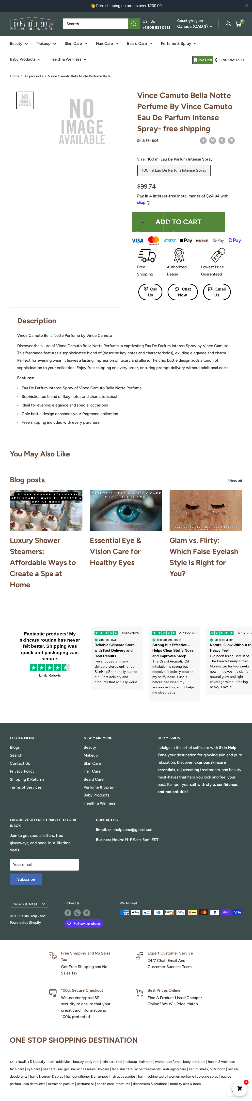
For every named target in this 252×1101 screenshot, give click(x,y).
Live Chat (205, 60)
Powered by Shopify (25, 923)
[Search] (134, 23)
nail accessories (83, 1069)
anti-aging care (174, 1069)
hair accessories (123, 1076)
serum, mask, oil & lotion (207, 1069)
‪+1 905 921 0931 (231, 60)
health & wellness (221, 1062)
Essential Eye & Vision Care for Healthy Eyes (115, 551)
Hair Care (104, 43)
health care (105, 1084)
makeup (131, 1062)
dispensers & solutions (150, 1084)
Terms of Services (26, 787)
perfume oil (85, 1084)
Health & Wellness (65, 59)
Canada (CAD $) (25, 904)
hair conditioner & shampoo (87, 1076)
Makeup (43, 43)
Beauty (16, 43)
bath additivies (59, 1062)
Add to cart (178, 222)
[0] (238, 24)
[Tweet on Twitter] (222, 140)
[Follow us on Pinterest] (86, 912)
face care (17, 1069)
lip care (103, 1069)
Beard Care (137, 43)
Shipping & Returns (27, 779)
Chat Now (184, 292)
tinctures (123, 1084)
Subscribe (26, 879)
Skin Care (73, 43)
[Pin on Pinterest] (212, 140)
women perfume (168, 1062)
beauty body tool (86, 1062)
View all (235, 481)
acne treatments (148, 1069)
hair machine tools (152, 1076)
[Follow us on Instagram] (77, 912)
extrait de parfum (61, 1084)
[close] (246, 5)
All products (33, 76)
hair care (146, 1062)
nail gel (63, 1069)
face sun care (122, 1069)
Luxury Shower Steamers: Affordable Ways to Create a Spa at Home (43, 562)
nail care (49, 1069)
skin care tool (112, 1062)
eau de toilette (34, 1084)
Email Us (220, 292)
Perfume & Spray (176, 43)
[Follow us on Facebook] (67, 912)
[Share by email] (231, 140)
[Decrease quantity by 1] (142, 222)
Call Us (152, 292)
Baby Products (22, 59)
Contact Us (20, 763)
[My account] (228, 23)
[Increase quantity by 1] (168, 222)
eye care (33, 1069)
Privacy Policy (22, 771)
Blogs (14, 747)
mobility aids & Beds (185, 1084)
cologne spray (208, 1076)
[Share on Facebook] (203, 140)
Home (14, 76)
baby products (194, 1062)
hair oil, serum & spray (46, 1076)
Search (16, 755)
